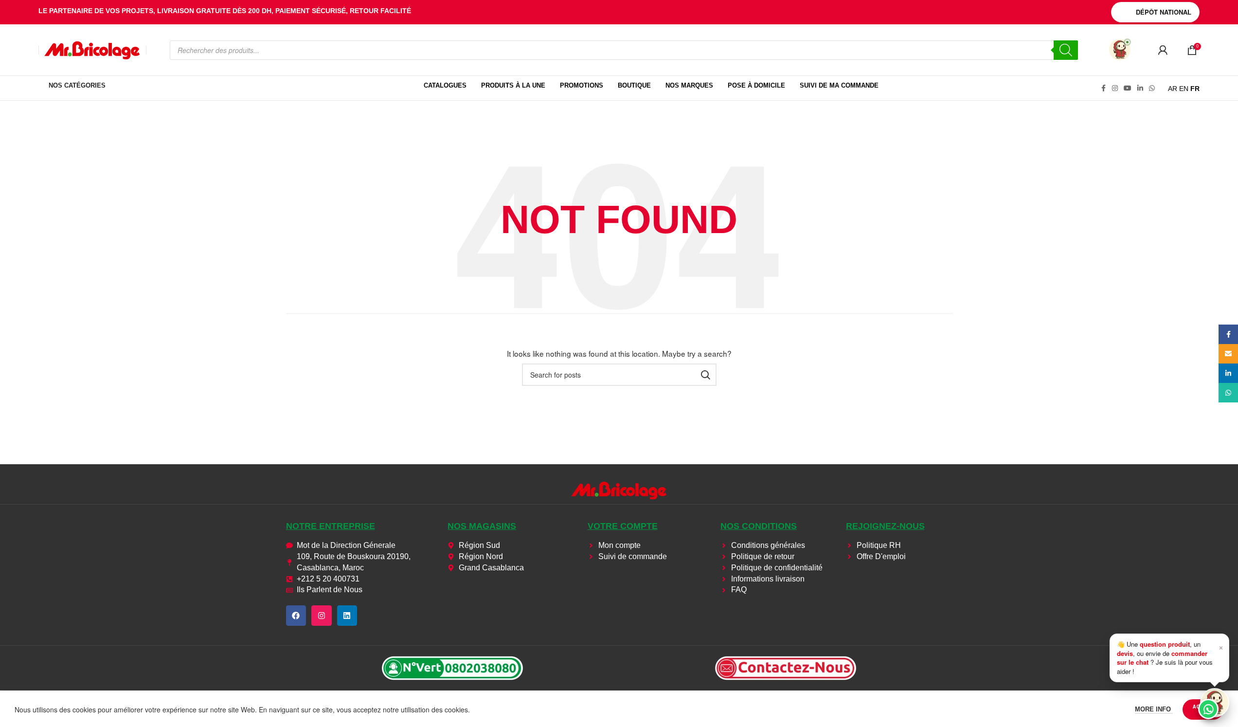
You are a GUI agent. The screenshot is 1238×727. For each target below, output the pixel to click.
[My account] (1162, 50)
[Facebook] (296, 615)
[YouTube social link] (1127, 88)
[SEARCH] (705, 375)
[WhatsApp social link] (1152, 88)
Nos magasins (482, 526)
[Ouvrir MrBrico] (1119, 49)
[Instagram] (321, 615)
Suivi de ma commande (839, 85)
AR (1172, 88)
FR (1195, 88)
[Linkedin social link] (1140, 88)
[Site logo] (92, 49)
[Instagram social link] (1115, 88)
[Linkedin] (347, 615)
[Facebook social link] (1103, 88)
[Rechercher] (1066, 50)
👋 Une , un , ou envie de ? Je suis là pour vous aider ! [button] (1170, 657)
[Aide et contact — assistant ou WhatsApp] (1214, 702)
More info (1154, 709)
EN (1183, 88)
